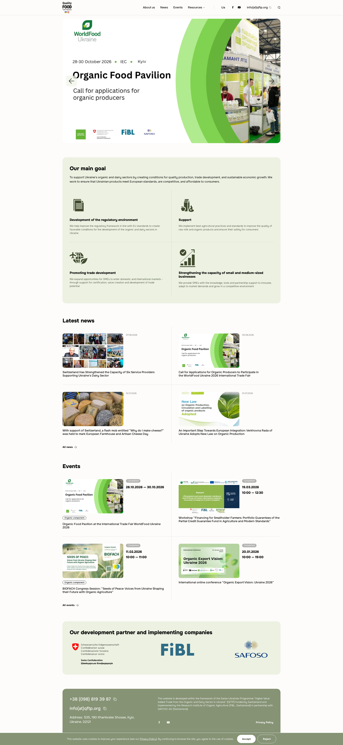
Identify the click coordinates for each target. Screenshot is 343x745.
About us (149, 7)
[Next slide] (271, 81)
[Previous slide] (71, 81)
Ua (223, 7)
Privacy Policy (264, 722)
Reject (267, 739)
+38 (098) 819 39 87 (90, 699)
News (164, 7)
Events (178, 7)
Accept (246, 739)
